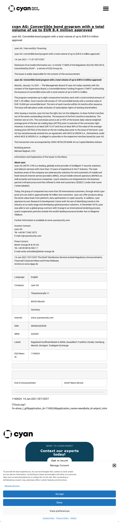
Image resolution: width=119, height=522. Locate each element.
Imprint (73, 518)
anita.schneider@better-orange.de (37, 251)
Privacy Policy (62, 518)
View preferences (60, 510)
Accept (59, 494)
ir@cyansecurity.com (31, 236)
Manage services (12, 486)
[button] (114, 465)
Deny (59, 502)
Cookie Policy (49, 518)
